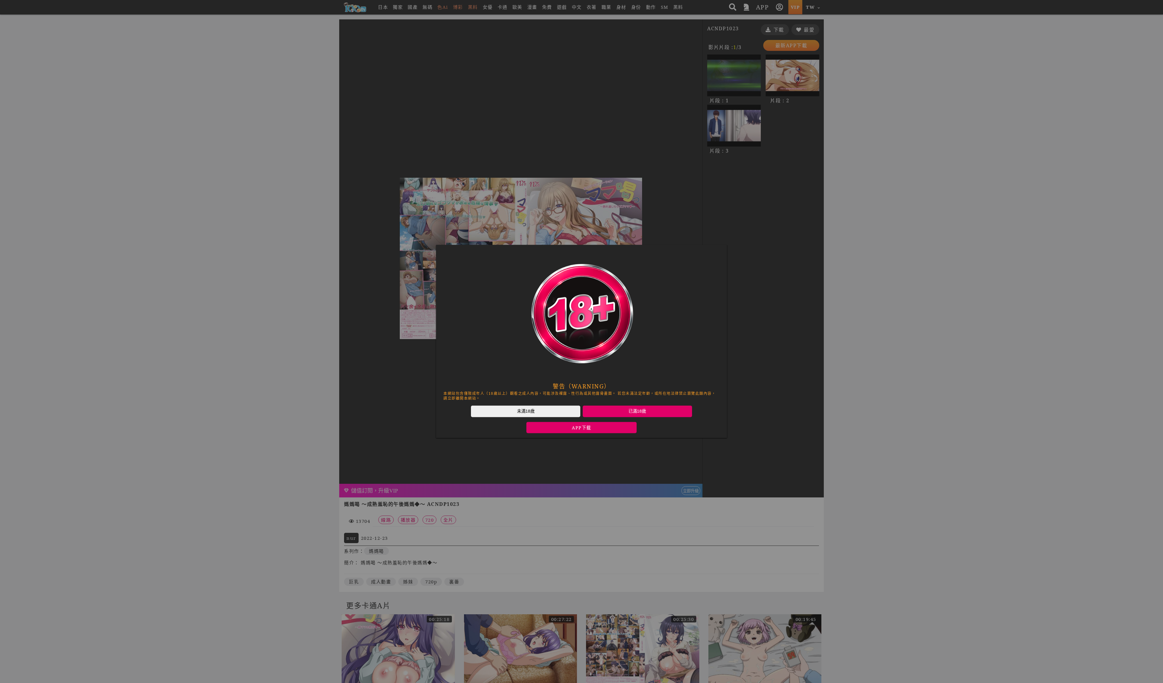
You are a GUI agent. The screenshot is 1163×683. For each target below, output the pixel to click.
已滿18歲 (637, 411)
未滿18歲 (526, 411)
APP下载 (581, 428)
